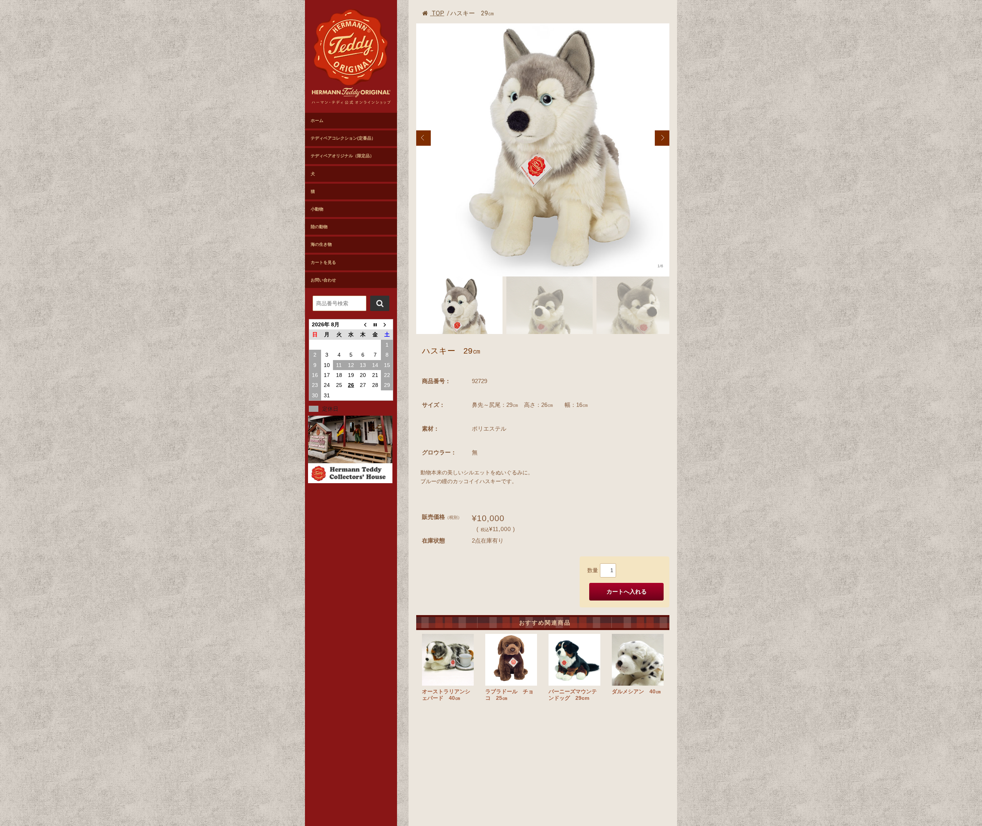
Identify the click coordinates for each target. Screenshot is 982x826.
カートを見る (323, 262)
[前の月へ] (363, 324)
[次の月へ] (387, 324)
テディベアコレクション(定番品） (343, 138)
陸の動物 (319, 226)
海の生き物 (321, 244)
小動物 (317, 209)
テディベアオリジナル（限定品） (342, 155)
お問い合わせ (323, 280)
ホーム (317, 120)
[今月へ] (375, 324)
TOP (437, 13)
